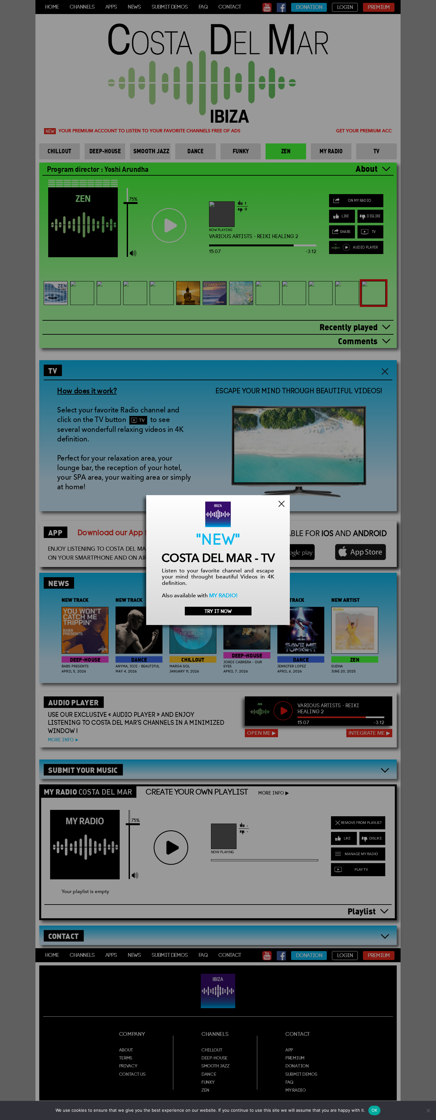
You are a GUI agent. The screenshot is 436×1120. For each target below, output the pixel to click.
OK (375, 1110)
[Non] (428, 1110)
